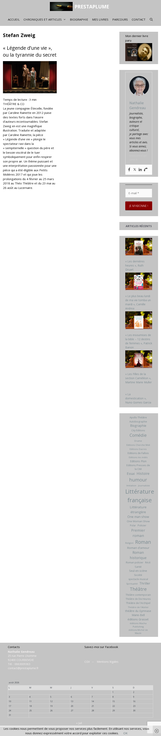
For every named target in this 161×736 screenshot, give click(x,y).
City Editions (138, 430)
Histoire (143, 473)
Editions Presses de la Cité (138, 467)
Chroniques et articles (43, 19)
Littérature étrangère (138, 509)
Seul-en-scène (138, 571)
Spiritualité (132, 583)
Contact (138, 19)
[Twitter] (134, 170)
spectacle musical (138, 579)
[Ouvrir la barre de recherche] (151, 19)
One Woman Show (138, 521)
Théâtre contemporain (138, 594)
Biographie (79, 19)
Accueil (14, 19)
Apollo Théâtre (138, 417)
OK (125, 733)
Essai (131, 473)
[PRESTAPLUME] (62, 6)
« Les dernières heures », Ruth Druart (135, 265)
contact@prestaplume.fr (23, 668)
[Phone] (145, 170)
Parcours (120, 19)
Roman (143, 542)
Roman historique (138, 555)
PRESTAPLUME (92, 6)
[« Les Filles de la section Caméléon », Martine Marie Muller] (138, 359)
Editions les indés (138, 457)
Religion (129, 543)
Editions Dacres (138, 449)
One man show (138, 517)
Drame (138, 440)
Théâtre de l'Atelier (138, 607)
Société (138, 575)
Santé (138, 566)
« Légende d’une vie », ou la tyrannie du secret (30, 51)
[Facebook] (129, 170)
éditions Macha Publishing (138, 625)
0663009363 (22, 664)
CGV (87, 661)
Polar (133, 525)
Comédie (138, 435)
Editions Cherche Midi (138, 444)
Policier (142, 525)
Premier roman (138, 533)
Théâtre (138, 589)
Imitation (131, 485)
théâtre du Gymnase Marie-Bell (138, 613)
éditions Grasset (138, 619)
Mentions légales (107, 661)
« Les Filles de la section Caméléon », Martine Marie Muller (138, 378)
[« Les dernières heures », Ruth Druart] (138, 247)
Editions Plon (138, 461)
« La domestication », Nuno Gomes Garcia (138, 398)
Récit (147, 562)
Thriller (144, 583)
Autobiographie (138, 421)
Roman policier (134, 562)
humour (138, 479)
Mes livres (100, 19)
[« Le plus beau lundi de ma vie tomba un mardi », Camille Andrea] (138, 282)
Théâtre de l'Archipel (138, 603)
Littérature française (139, 496)
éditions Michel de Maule (138, 631)
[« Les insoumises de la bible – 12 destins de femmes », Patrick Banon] (138, 320)
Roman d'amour (138, 548)
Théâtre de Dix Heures (138, 599)
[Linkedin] (140, 170)
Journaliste (144, 485)
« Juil (79, 723)
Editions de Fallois (138, 453)
